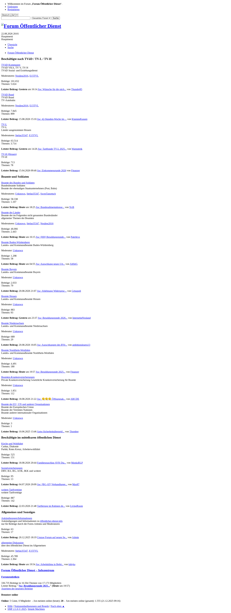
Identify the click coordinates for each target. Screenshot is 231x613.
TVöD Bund (7, 94)
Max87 (75, 484)
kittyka (72, 564)
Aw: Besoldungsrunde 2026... (52, 318)
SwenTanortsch (48, 193)
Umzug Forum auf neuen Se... (52, 537)
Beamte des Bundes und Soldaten (18, 182)
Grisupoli (76, 291)
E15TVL (34, 75)
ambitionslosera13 (81, 344)
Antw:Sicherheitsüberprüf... (50, 431)
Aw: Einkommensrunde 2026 (51, 170)
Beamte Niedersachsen (12, 323)
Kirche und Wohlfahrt (12, 443)
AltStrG (74, 264)
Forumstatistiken (10, 577)
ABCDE (74, 399)
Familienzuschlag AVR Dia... (51, 462)
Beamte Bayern (9, 269)
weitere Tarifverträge (11, 489)
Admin (75, 537)
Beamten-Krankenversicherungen (18, 377)
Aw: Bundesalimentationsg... (50, 207)
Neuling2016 (21, 75)
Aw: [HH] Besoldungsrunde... (51, 237)
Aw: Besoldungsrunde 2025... (50, 371)
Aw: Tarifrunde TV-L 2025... (52, 149)
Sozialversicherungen (11, 468)
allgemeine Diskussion (12, 542)
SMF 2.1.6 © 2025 (17, 609)
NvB (71, 207)
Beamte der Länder (10, 212)
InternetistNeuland (81, 318)
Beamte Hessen (9, 296)
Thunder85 (76, 89)
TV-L (4, 124)
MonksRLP (77, 462)
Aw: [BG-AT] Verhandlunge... (52, 484)
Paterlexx (75, 237)
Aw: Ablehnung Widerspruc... (52, 291)
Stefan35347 (21, 135)
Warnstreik (77, 149)
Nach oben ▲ (58, 606)
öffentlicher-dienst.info (51, 521)
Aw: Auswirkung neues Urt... (50, 264)
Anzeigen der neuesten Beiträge (17, 588)
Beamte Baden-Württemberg (15, 242)
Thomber (74, 431)
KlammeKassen (79, 119)
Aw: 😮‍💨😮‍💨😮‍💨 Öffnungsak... (51, 399)
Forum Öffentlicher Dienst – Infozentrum (27, 570)
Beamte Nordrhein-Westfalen (15, 350)
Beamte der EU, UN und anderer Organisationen (25, 404)
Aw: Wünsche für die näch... (52, 89)
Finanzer (75, 170)
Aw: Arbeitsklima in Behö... (49, 564)
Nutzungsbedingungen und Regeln (31, 606)
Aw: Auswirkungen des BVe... (52, 344)
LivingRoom (76, 506)
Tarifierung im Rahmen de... (51, 506)
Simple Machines (36, 609)
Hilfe (10, 606)
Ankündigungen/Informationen (16, 518)
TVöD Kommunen (10, 64)
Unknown (20, 193)
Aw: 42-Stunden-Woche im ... (52, 119)
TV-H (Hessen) (9, 154)
